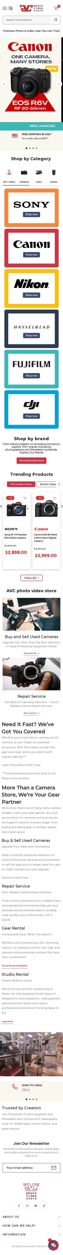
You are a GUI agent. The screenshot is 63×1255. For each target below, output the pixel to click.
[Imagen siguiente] (27, 509)
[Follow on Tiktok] (44, 1206)
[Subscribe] (53, 1167)
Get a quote (30, 713)
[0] (56, 8)
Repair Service (32, 696)
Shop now (31, 214)
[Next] (58, 84)
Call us (26, 1089)
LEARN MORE (48, 112)
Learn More (7, 1021)
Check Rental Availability (14, 965)
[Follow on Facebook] (19, 1206)
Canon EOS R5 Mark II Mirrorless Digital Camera (45, 537)
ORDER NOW (23, 112)
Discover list (30, 653)
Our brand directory (31, 460)
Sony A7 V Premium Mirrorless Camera (15, 536)
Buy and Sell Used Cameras (31, 636)
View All (30, 578)
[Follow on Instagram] (27, 1206)
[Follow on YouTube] (36, 1206)
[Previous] (4, 84)
